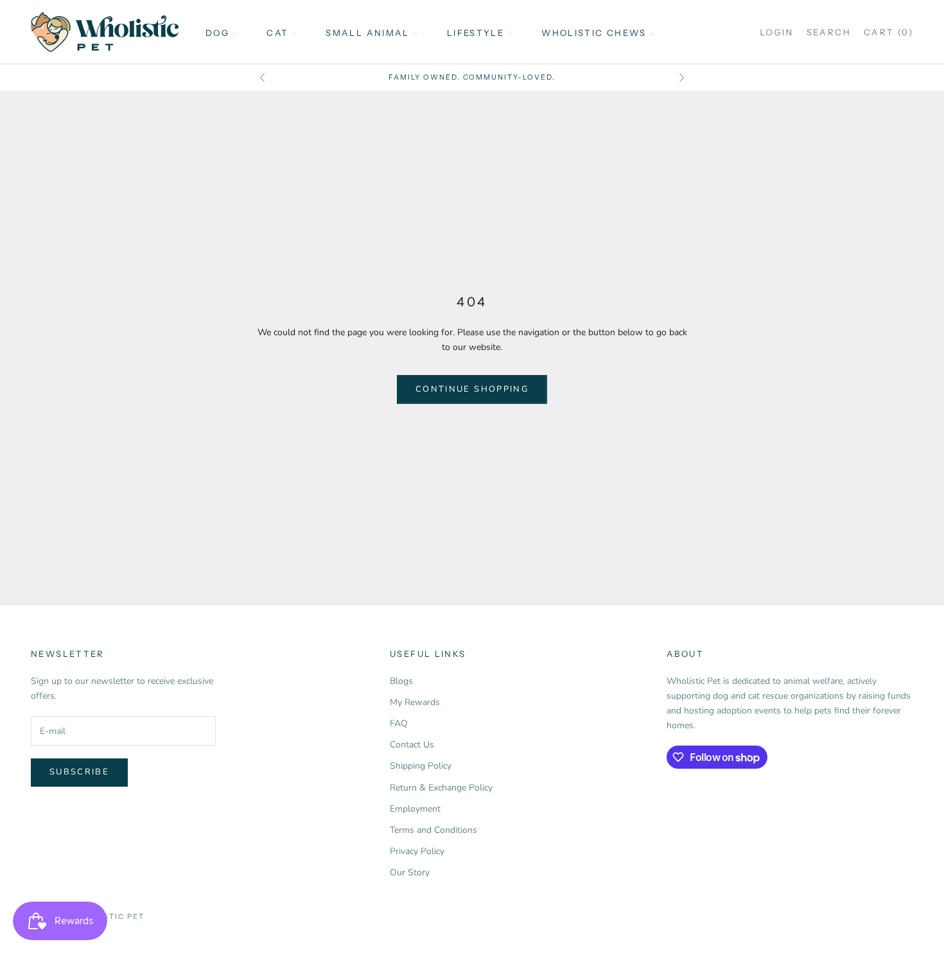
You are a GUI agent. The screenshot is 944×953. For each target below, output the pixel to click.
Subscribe (79, 772)
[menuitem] (222, 32)
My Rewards (415, 702)
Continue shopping (472, 389)
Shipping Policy (420, 766)
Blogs (401, 681)
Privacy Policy (417, 851)
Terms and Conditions (433, 830)
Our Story (410, 872)
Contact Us (412, 745)
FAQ (399, 723)
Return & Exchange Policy (441, 788)
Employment (415, 809)
